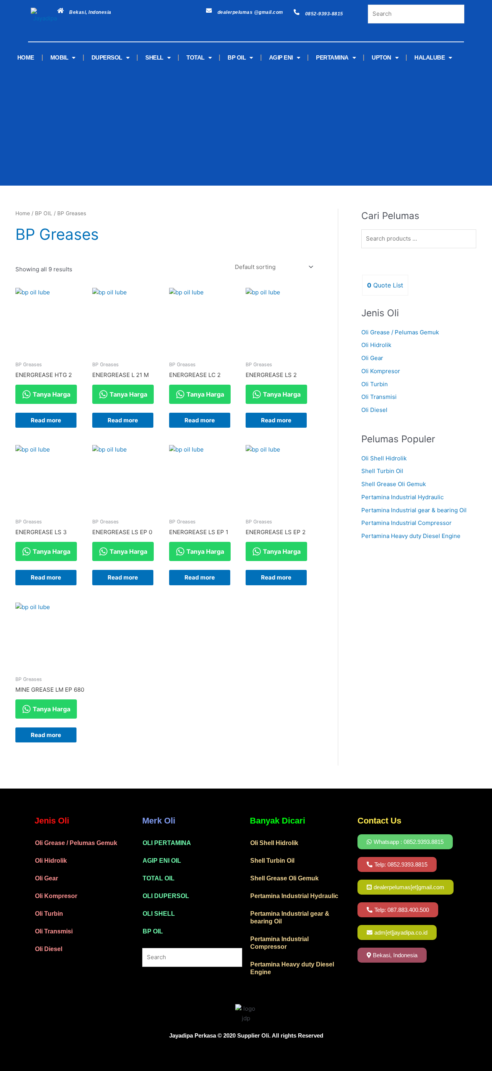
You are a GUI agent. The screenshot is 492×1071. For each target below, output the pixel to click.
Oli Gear (372, 358)
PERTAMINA (332, 57)
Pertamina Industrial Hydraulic (402, 497)
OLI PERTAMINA (167, 843)
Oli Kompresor (380, 371)
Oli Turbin (374, 384)
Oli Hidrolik (376, 345)
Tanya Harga (50, 394)
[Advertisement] (234, 124)
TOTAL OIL (159, 878)
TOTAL (195, 57)
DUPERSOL (106, 57)
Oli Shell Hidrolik (384, 458)
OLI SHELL (159, 913)
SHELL (154, 57)
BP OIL (237, 57)
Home (22, 213)
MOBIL (59, 57)
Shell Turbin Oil (382, 471)
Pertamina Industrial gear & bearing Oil (414, 510)
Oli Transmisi (379, 396)
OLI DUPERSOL (166, 896)
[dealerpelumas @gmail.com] (209, 10)
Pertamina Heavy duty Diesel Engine (410, 536)
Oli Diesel (374, 409)
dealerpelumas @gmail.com (250, 12)
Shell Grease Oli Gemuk (393, 484)
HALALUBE (429, 57)
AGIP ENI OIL (162, 860)
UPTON (381, 57)
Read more (46, 420)
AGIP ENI (281, 57)
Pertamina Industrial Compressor (406, 522)
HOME (25, 57)
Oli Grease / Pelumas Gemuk (400, 332)
